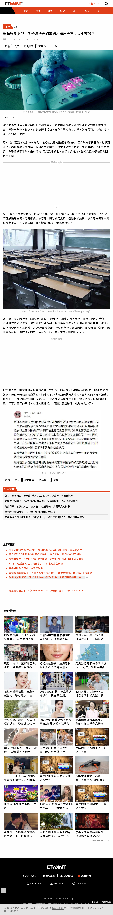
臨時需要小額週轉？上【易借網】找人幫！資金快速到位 (90, 693)
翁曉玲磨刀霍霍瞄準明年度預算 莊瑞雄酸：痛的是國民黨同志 (55, 637)
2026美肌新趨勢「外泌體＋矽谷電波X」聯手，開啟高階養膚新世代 (45, 577)
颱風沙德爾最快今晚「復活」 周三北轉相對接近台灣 (91, 665)
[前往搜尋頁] (106, 3)
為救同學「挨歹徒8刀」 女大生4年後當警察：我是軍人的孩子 (37, 506)
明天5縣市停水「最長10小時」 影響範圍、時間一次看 (20, 750)
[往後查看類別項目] (96, 11)
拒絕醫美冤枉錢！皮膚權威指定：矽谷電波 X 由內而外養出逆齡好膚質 (19, 693)
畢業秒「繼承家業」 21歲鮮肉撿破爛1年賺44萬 (30, 512)
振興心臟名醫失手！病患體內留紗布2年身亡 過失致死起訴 (56, 834)
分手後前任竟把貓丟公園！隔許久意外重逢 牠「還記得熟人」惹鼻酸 (55, 750)
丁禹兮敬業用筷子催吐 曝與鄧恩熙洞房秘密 (90, 834)
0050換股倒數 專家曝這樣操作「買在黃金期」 (56, 693)
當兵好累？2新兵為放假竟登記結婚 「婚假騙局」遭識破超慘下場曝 (45, 554)
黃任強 (12, 39)
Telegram (81, 883)
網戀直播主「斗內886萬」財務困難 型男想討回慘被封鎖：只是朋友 (46, 559)
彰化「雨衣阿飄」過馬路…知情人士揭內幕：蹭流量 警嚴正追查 (39, 495)
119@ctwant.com (74, 590)
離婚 (7, 46)
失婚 (55, 46)
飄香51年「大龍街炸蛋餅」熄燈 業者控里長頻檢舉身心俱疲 (20, 665)
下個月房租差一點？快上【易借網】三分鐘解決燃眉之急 (90, 637)
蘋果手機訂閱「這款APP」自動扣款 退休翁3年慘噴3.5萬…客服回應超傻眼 (44, 517)
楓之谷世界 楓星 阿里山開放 (20, 806)
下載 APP (93, 3)
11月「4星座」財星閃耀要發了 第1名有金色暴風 (36, 563)
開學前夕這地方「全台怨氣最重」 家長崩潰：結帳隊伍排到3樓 (20, 637)
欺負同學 (29, 46)
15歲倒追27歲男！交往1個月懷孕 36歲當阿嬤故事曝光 (56, 806)
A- (14, 117)
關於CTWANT (30, 875)
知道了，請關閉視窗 (103, 901)
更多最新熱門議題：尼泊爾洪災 (26, 568)
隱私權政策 (58, 907)
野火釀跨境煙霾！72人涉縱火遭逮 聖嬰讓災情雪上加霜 (19, 721)
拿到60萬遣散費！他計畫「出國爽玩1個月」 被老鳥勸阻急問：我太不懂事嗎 (50, 572)
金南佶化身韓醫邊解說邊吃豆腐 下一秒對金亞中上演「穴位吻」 (19, 834)
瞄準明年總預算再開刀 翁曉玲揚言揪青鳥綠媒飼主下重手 (90, 721)
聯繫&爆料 (49, 875)
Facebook (35, 883)
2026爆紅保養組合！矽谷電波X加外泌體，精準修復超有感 (56, 721)
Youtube (59, 883)
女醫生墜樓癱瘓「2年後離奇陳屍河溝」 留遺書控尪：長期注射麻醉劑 (41, 501)
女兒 (17, 46)
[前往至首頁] (14, 3)
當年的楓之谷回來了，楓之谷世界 (90, 750)
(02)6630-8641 (35, 590)
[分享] (3, 890)
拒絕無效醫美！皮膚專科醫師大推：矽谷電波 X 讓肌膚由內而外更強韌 (55, 665)
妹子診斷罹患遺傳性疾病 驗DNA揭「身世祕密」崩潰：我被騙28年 (45, 549)
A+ (6, 117)
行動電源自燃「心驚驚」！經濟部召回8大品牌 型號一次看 (92, 778)
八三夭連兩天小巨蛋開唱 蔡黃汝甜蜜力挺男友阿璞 (21, 778)
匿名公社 (43, 46)
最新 (26, 10)
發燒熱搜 (85, 875)
